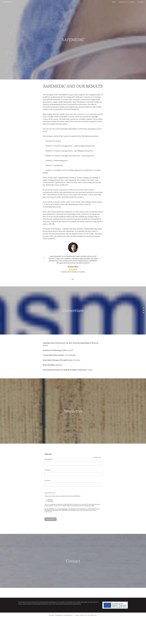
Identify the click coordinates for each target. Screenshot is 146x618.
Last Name (47, 480)
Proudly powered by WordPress (60, 615)
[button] (72, 279)
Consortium (123, 2)
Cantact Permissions (50, 492)
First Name (47, 470)
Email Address (49, 459)
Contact (140, 2)
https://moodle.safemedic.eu (75, 114)
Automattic (92, 615)
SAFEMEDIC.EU (7, 2)
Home (114, 2)
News (132, 2)
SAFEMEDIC (73, 39)
